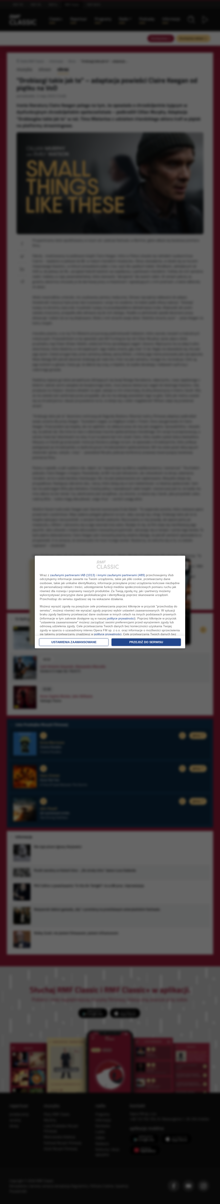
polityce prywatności (120, 618)
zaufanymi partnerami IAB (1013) (72, 575)
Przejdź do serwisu (146, 642)
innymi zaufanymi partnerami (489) (121, 575)
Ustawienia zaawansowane (73, 642)
